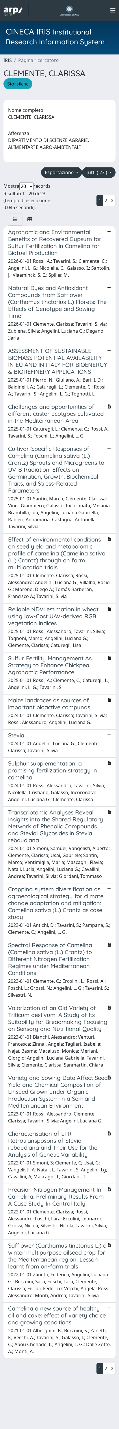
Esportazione (60, 172)
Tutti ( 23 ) (97, 172)
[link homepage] (15, 10)
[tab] (15, 219)
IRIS (7, 60)
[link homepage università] (69, 10)
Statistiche (18, 84)
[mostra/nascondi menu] (113, 10)
